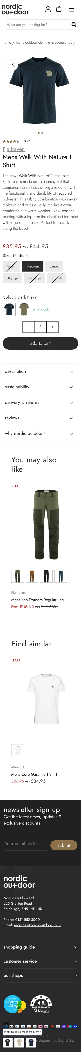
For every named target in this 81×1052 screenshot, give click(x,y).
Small (13, 268)
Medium (33, 266)
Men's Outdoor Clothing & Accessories (44, 42)
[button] (58, 10)
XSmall (59, 279)
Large (54, 266)
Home (7, 42)
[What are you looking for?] (73, 24)
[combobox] (40, 24)
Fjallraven (14, 149)
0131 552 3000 (27, 919)
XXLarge (36, 279)
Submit (64, 845)
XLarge (12, 278)
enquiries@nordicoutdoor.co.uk (37, 925)
